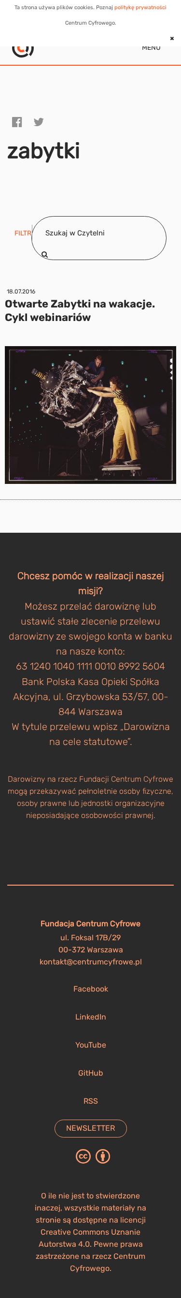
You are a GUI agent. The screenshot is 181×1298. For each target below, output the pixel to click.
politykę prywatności (140, 7)
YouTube (90, 1045)
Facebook (90, 988)
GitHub (90, 1073)
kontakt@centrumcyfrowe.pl (91, 961)
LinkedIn (90, 1016)
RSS (91, 1101)
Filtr (22, 233)
